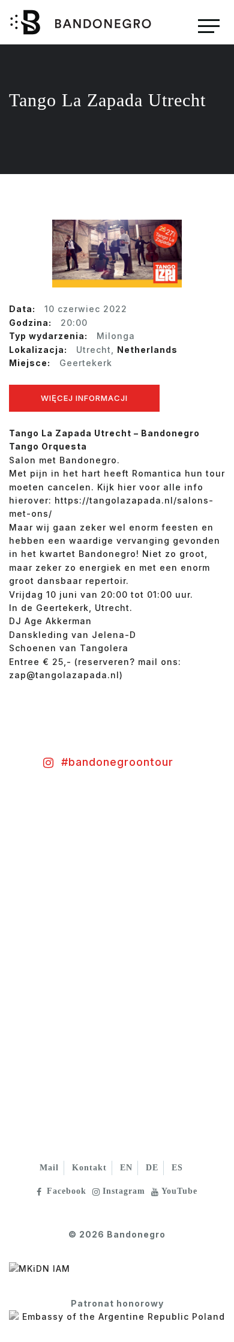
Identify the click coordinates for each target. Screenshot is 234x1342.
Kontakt (89, 1167)
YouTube (179, 1191)
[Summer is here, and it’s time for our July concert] (58, 1076)
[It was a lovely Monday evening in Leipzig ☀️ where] (58, 967)
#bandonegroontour (117, 762)
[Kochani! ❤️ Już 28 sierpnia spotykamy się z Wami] (58, 859)
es (177, 1167)
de (152, 1167)
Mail (49, 1167)
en (126, 1167)
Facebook (66, 1191)
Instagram (124, 1191)
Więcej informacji (84, 398)
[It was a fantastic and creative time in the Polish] (175, 967)
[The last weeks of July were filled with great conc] (175, 859)
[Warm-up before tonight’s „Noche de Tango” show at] (175, 1076)
